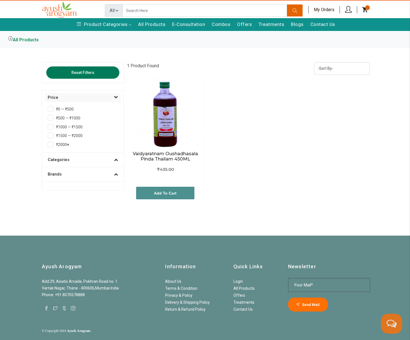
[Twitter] (55, 308)
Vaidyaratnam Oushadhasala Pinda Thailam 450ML (166, 156)
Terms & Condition (181, 288)
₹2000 (62, 144)
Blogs (297, 24)
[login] (348, 9)
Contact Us (322, 24)
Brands (55, 174)
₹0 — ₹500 (65, 109)
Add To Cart (165, 193)
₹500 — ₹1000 (68, 118)
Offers (244, 24)
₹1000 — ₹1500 (69, 127)
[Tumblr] (64, 308)
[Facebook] (46, 308)
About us (173, 281)
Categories (58, 159)
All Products (151, 24)
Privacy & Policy (178, 295)
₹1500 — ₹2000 (69, 135)
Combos (221, 24)
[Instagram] (73, 308)
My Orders (324, 9)
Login (238, 281)
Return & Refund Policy (185, 309)
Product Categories (106, 24)
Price (53, 97)
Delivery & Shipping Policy (187, 302)
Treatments (271, 24)
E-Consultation (188, 24)
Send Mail (310, 305)
